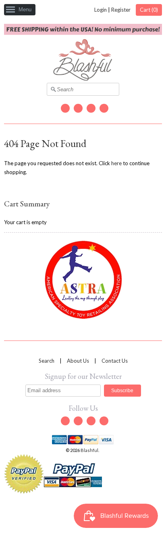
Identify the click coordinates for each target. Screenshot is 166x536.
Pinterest (104, 108)
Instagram (91, 108)
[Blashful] (83, 79)
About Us (78, 360)
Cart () (149, 9)
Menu (25, 9)
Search (46, 360)
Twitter (65, 108)
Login (100, 9)
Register (121, 9)
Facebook (78, 108)
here (116, 163)
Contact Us (115, 360)
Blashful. (90, 450)
